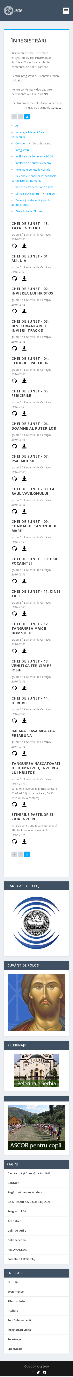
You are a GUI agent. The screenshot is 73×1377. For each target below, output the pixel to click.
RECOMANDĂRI (17, 1249)
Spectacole (15, 1349)
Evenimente (16, 1291)
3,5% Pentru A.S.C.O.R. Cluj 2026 (29, 1202)
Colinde (20, 143)
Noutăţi (13, 1282)
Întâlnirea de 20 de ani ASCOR (34, 156)
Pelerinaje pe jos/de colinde (32, 169)
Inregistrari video (19, 1330)
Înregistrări (22, 150)
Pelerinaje (14, 1339)
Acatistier (14, 1221)
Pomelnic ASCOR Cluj (21, 1259)
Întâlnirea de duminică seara (33, 163)
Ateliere (13, 1310)
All (16, 126)
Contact (55, 107)
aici (20, 80)
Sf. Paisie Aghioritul (27, 193)
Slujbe (51, 193)
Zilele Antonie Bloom (28, 211)
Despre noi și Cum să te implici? (29, 1173)
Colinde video (17, 1240)
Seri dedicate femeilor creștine (34, 187)
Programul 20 (17, 1211)
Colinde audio (17, 1230)
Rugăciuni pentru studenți (25, 1192)
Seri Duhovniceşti (19, 1320)
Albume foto (16, 1301)
